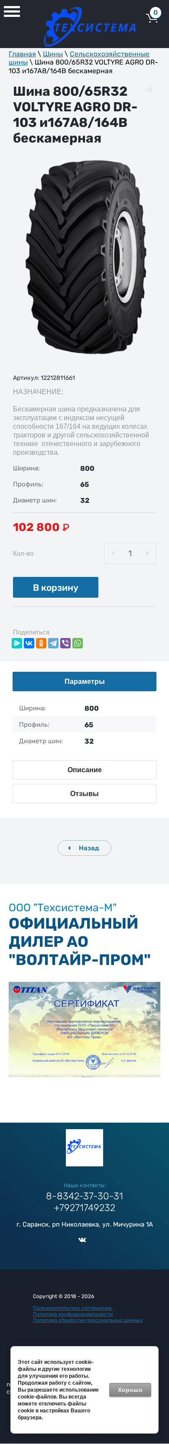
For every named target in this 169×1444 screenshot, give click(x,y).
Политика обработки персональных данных (88, 1320)
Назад (89, 848)
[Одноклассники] (41, 643)
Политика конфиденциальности (73, 1314)
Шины (53, 54)
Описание (85, 770)
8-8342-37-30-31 (84, 1196)
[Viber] (65, 643)
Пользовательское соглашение (73, 1308)
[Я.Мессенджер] (17, 643)
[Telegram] (53, 643)
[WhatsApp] (77, 643)
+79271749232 (84, 1208)
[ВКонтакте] (29, 643)
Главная (22, 54)
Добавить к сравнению (149, 89)
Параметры (85, 681)
